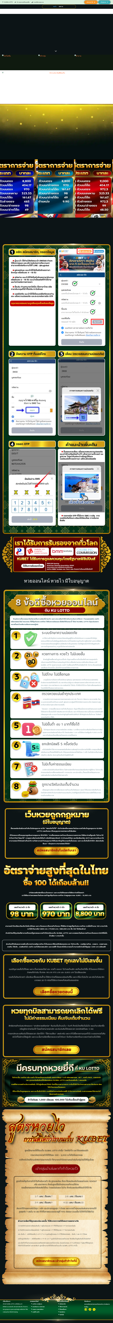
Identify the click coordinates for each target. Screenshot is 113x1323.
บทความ (61, 6)
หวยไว (54, 6)
